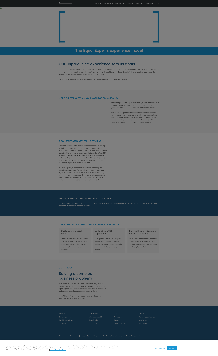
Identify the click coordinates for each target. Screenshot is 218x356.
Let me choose (160, 348)
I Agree (171, 348)
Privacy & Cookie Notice (58, 350)
